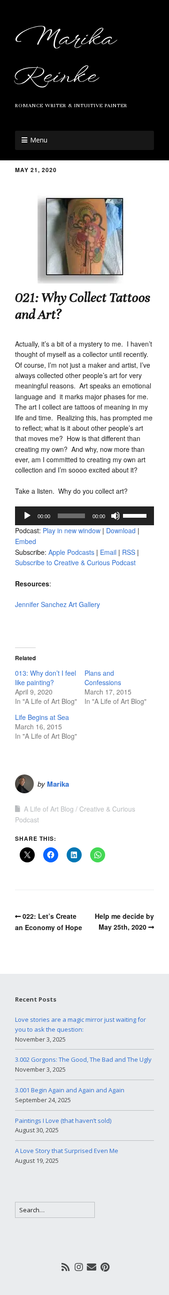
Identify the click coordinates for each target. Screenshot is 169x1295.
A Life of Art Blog (49, 808)
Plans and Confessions (102, 677)
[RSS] (66, 1266)
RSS (128, 552)
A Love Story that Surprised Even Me (66, 1150)
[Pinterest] (104, 1266)
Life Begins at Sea (42, 717)
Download (121, 530)
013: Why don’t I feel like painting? (45, 677)
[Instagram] (79, 1266)
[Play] (27, 516)
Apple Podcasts (71, 552)
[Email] (92, 1266)
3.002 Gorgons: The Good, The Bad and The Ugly (83, 1059)
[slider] (136, 514)
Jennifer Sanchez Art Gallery (57, 604)
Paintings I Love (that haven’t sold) (63, 1120)
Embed (25, 541)
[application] (84, 515)
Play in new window (71, 530)
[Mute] (115, 516)
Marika (58, 784)
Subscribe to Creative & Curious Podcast (75, 562)
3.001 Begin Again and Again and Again (69, 1090)
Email (108, 552)
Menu (38, 139)
